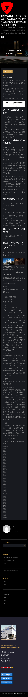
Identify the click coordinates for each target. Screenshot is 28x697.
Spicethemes (14, 695)
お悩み (11, 53)
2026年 (5, 581)
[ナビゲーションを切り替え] (2, 37)
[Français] (4, 667)
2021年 (5, 603)
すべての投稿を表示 (17, 531)
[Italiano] (8, 667)
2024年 (5, 587)
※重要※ (5, 597)
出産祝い (5, 563)
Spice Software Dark (21, 693)
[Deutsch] (6, 667)
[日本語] (10, 667)
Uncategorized (6, 594)
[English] (2, 667)
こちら (8, 658)
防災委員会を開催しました (9, 560)
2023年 (5, 591)
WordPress (11, 693)
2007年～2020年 (7, 606)
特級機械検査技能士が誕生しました (11, 570)
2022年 (5, 600)
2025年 (5, 584)
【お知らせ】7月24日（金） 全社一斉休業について (13, 567)
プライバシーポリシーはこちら (5, 661)
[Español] (12, 667)
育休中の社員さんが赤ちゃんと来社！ (11, 557)
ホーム (7, 53)
